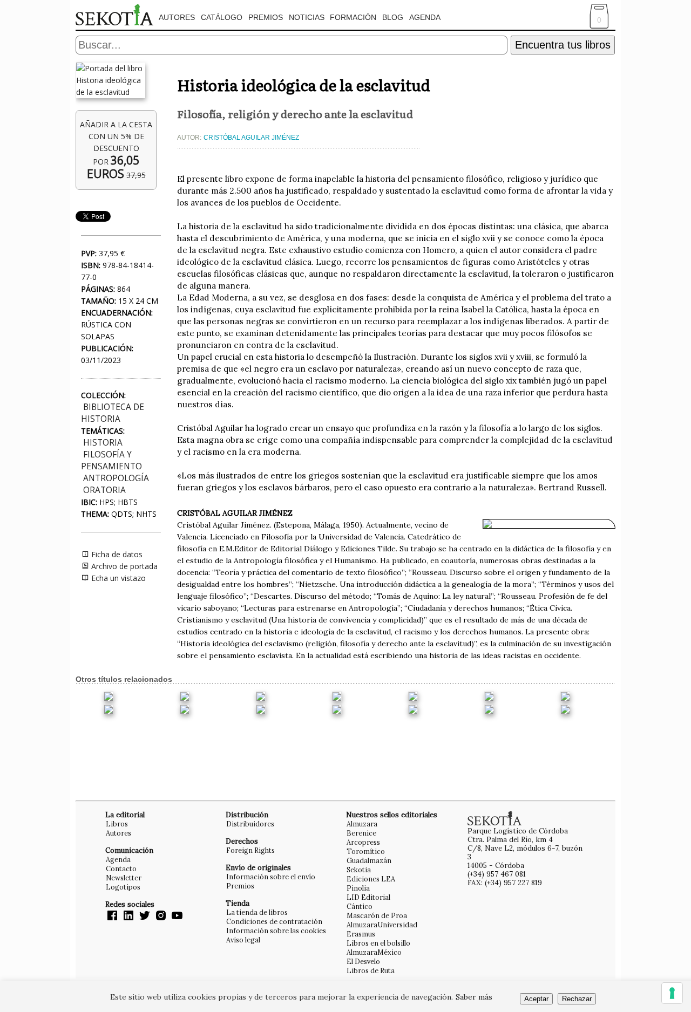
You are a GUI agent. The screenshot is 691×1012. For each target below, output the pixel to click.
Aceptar (536, 999)
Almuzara (362, 823)
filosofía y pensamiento (111, 460)
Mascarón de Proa (377, 915)
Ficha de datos (116, 554)
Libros (117, 823)
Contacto (121, 868)
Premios (265, 17)
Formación (353, 17)
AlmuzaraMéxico (374, 952)
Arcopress (363, 842)
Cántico (359, 906)
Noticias (306, 17)
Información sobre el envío (270, 876)
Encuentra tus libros (563, 45)
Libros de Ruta (371, 970)
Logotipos (123, 887)
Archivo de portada (123, 566)
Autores (177, 17)
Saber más (474, 997)
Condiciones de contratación (274, 921)
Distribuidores (250, 823)
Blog (392, 17)
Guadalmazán (369, 860)
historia (103, 442)
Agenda (425, 17)
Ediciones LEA (371, 878)
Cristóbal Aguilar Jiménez (251, 137)
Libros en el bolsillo (378, 943)
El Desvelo (363, 961)
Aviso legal (243, 939)
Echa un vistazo (117, 578)
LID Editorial (368, 897)
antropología (116, 478)
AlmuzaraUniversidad (382, 924)
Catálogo (221, 17)
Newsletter (123, 877)
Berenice (361, 833)
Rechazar (577, 999)
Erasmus (361, 933)
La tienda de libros (257, 912)
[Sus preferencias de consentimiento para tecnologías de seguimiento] (672, 993)
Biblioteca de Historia (112, 413)
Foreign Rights (250, 850)
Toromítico (366, 851)
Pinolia (358, 888)
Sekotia (359, 869)
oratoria (104, 490)
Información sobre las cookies (276, 930)
